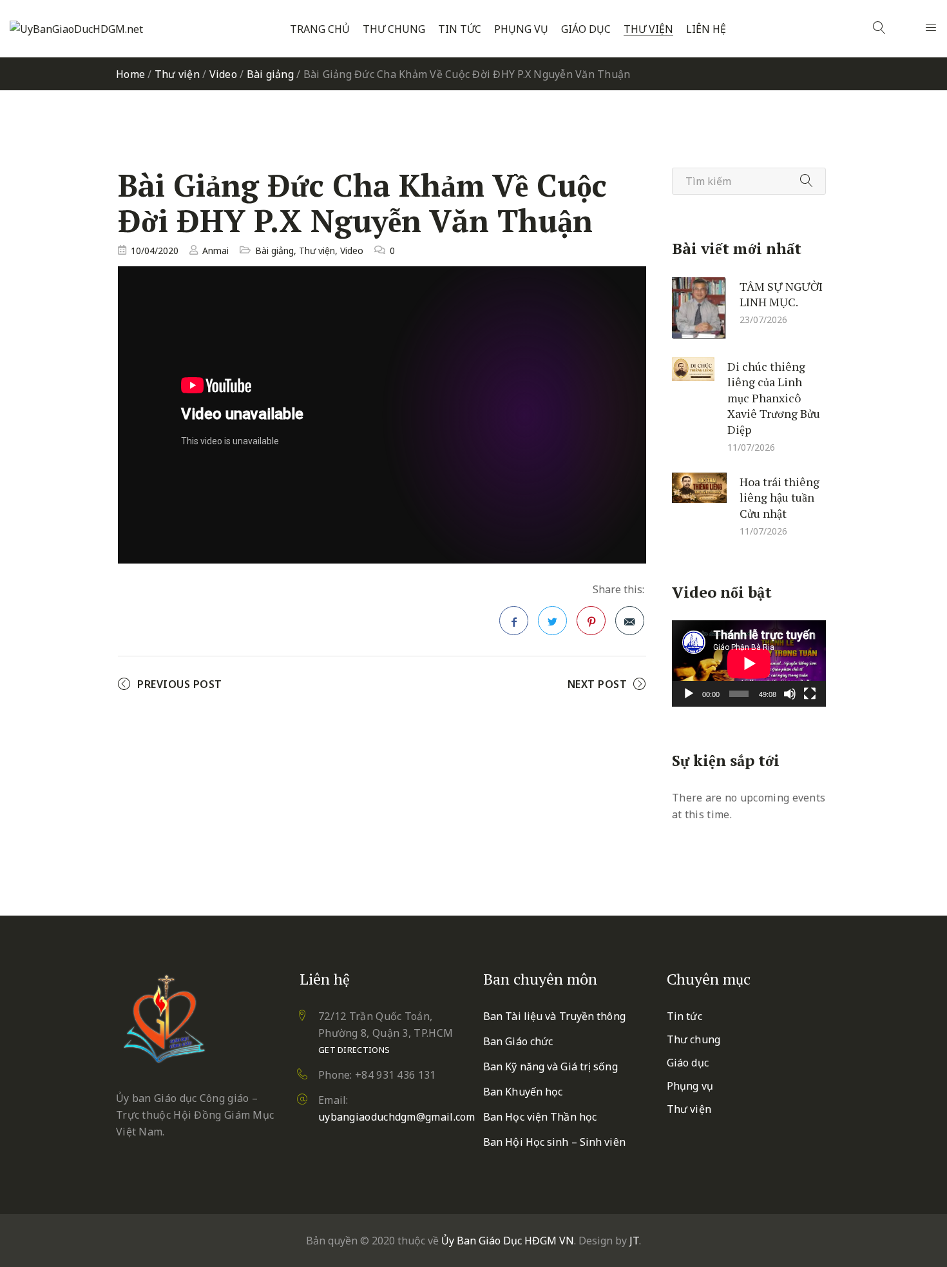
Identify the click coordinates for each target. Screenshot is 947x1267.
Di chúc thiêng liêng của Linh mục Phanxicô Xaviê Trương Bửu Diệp (773, 397)
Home (130, 74)
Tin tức (459, 29)
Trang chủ (320, 29)
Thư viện (648, 29)
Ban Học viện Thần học (540, 1117)
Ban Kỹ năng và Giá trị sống (550, 1066)
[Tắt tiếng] (789, 693)
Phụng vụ (521, 29)
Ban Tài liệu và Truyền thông (554, 1016)
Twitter (552, 620)
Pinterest (591, 620)
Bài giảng (270, 74)
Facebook (513, 620)
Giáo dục (586, 29)
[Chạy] (688, 693)
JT (634, 1240)
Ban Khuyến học (522, 1092)
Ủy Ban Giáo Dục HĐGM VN (507, 1240)
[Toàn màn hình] (809, 693)
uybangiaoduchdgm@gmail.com (396, 1117)
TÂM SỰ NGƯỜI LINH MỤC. (781, 293)
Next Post (597, 684)
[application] (749, 663)
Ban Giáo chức (518, 1041)
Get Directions (354, 1050)
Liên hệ (706, 29)
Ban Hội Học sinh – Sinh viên (554, 1142)
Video (223, 74)
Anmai (215, 250)
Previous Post (179, 684)
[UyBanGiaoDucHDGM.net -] (76, 29)
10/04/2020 (154, 250)
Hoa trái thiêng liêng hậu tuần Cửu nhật (779, 496)
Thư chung (394, 29)
